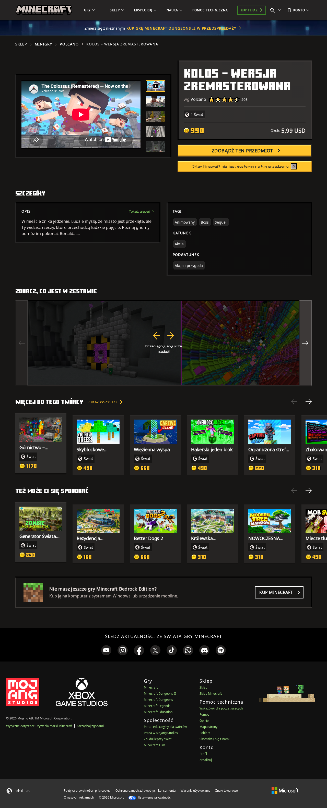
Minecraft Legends (157, 706)
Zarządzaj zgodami (90, 726)
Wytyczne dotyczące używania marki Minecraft (39, 726)
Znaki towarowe (226, 790)
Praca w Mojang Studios (161, 733)
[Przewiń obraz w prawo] (305, 343)
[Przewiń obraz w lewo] (21, 343)
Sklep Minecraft (211, 693)
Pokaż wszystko (103, 401)
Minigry (43, 44)
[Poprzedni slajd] (294, 402)
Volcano (69, 44)
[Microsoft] (285, 790)
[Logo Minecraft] (43, 10)
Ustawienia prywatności (154, 797)
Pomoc (204, 714)
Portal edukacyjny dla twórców (165, 727)
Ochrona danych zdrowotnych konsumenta (145, 790)
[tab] (155, 86)
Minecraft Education (158, 712)
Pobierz (205, 733)
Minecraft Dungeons (158, 699)
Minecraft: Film (154, 745)
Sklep (21, 44)
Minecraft (151, 687)
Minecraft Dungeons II (160, 693)
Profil (203, 754)
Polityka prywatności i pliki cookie (87, 790)
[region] (163, 343)
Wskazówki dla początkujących (221, 708)
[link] (106, 650)
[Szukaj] (276, 10)
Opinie (204, 720)
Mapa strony (208, 727)
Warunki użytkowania (196, 790)
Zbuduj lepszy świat (157, 739)
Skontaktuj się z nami (214, 739)
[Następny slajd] (309, 402)
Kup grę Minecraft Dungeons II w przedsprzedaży (181, 28)
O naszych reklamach (79, 797)
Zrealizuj (206, 760)
